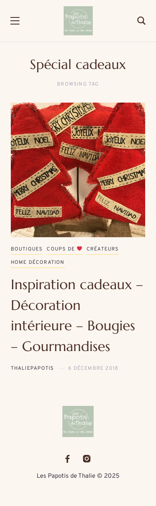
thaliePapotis (32, 368)
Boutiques (27, 249)
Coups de (62, 249)
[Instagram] (86, 458)
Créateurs (103, 249)
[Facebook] (67, 458)
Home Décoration (38, 262)
